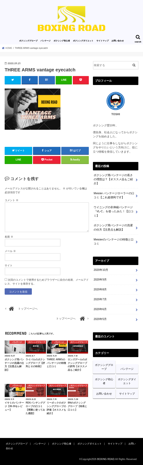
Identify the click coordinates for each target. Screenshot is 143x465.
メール (10, 251)
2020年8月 (100, 289)
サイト (8, 265)
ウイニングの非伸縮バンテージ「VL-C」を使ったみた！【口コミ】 (114, 211)
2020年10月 (101, 269)
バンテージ (45, 41)
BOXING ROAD (105, 459)
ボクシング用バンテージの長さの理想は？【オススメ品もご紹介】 (113, 179)
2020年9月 (100, 279)
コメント (11, 200)
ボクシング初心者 (62, 41)
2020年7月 (100, 299)
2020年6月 (100, 309)
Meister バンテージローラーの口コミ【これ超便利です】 (114, 195)
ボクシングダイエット (83, 41)
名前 (9, 236)
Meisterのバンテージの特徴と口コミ (114, 241)
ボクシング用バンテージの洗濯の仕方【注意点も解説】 (113, 227)
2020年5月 (100, 319)
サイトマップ (102, 41)
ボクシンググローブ (28, 41)
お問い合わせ (118, 41)
